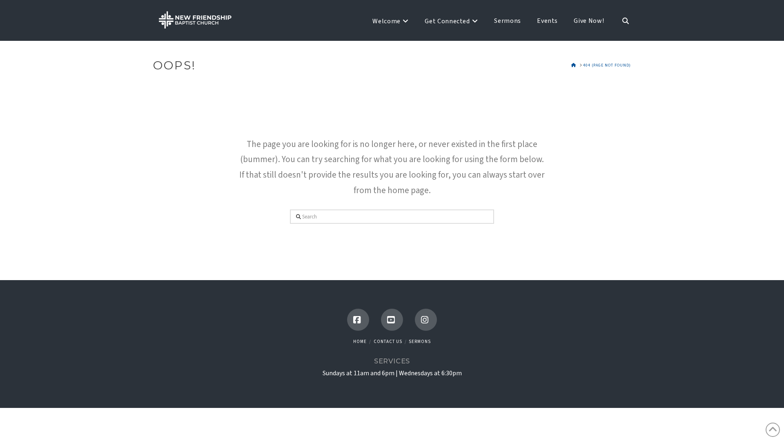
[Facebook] (358, 320)
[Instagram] (426, 320)
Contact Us (388, 342)
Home (360, 342)
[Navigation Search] (621, 20)
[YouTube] (392, 320)
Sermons (420, 342)
